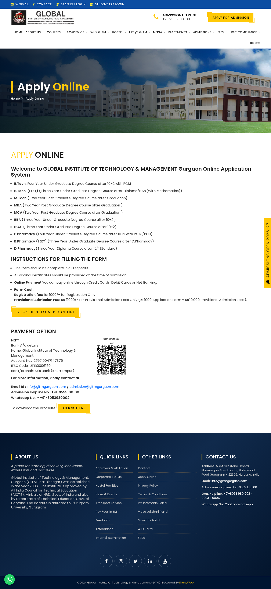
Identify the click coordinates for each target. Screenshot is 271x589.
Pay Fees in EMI (107, 512)
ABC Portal (145, 529)
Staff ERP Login (73, 4)
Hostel (118, 32)
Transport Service (109, 503)
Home (18, 32)
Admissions (202, 32)
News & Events (106, 494)
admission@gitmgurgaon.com (94, 386)
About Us (33, 32)
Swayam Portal (149, 520)
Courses (54, 32)
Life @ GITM (138, 32)
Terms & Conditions (152, 494)
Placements (178, 32)
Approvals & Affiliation (112, 468)
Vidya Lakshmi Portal (153, 512)
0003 (205, 498)
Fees (220, 32)
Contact (44, 4)
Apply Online (147, 477)
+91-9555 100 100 (245, 487)
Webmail (22, 4)
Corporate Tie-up (109, 477)
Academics (76, 32)
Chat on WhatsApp (239, 504)
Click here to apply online (46, 311)
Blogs (255, 43)
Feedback (103, 520)
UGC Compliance (244, 32)
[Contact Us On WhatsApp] (9, 579)
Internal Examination (111, 538)
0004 (216, 498)
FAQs (141, 538)
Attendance (104, 529)
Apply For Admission (231, 17)
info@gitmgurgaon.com (46, 386)
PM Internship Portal (152, 503)
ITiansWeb (186, 583)
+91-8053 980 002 (237, 494)
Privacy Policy (148, 485)
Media (158, 32)
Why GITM (98, 32)
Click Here (74, 408)
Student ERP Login (109, 4)
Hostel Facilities (107, 485)
